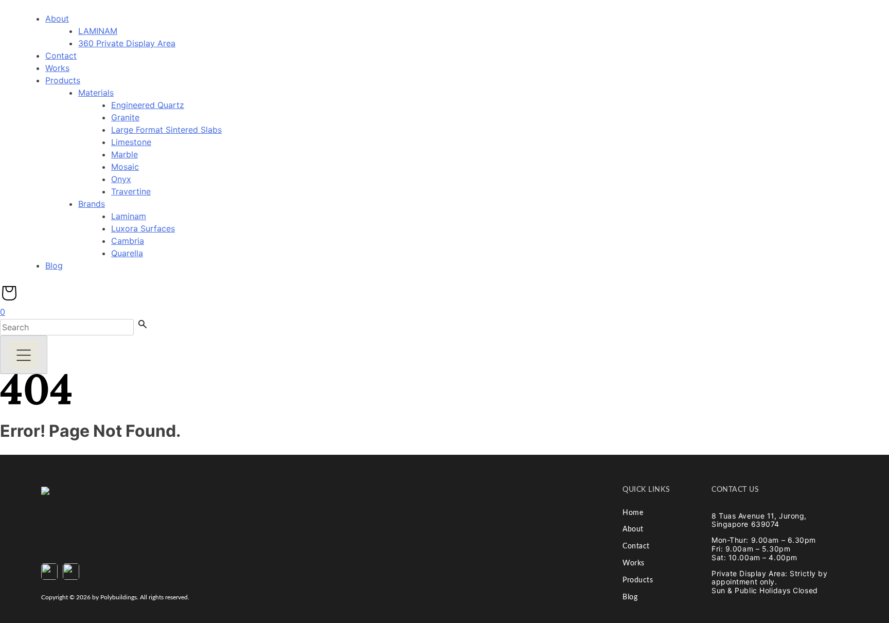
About (57, 18)
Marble (124, 154)
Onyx (121, 179)
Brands (91, 204)
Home (633, 513)
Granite (125, 117)
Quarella (127, 253)
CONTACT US (735, 489)
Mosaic (125, 167)
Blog (54, 265)
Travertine (131, 191)
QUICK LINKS (646, 489)
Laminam (128, 216)
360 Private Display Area (126, 43)
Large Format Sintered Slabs (166, 129)
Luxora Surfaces (143, 228)
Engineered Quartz (147, 105)
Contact (61, 55)
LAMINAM (97, 31)
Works (57, 68)
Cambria (127, 241)
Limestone (131, 142)
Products (62, 80)
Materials (96, 92)
